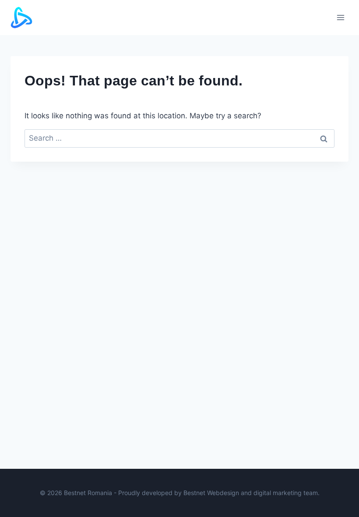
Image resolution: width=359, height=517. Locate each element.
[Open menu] (340, 17)
